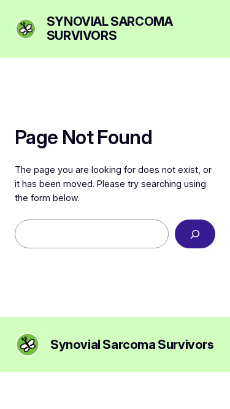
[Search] (195, 234)
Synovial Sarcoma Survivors (110, 28)
